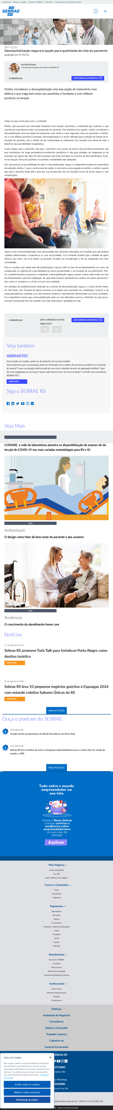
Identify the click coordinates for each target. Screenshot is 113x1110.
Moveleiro (56, 934)
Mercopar (56, 946)
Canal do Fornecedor (56, 1046)
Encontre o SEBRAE (36, 2)
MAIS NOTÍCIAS (56, 710)
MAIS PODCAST (57, 767)
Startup (56, 919)
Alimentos (56, 915)
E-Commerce (56, 923)
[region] (27, 1081)
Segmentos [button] (56, 906)
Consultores (49, 2)
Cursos (56, 890)
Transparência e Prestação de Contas (68, 2)
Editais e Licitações (20, 2)
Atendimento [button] (56, 954)
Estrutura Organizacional (56, 993)
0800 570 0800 (56, 1067)
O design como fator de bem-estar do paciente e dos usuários (44, 537)
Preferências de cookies (27, 1100)
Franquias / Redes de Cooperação (57, 927)
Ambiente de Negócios (56, 1015)
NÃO (57, 329)
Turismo (56, 942)
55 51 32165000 (56, 1083)
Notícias (57, 1008)
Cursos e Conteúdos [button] (56, 884)
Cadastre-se (56, 1040)
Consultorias (56, 894)
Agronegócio (57, 911)
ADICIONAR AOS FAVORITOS (86, 78)
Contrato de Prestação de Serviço (56, 975)
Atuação (56, 996)
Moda (56, 930)
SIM (44, 329)
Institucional (6, 2)
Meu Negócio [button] (57, 864)
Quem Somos (56, 989)
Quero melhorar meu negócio (56, 878)
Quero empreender (56, 870)
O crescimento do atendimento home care (31, 624)
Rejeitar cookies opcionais (27, 1092)
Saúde (56, 938)
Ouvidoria (56, 963)
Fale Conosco (56, 967)
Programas (57, 897)
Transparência (56, 1000)
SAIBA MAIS (14, 381)
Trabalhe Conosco (56, 1034)
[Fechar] (50, 1057)
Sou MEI (56, 874)
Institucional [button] (56, 983)
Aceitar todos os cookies (27, 1084)
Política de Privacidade (56, 971)
